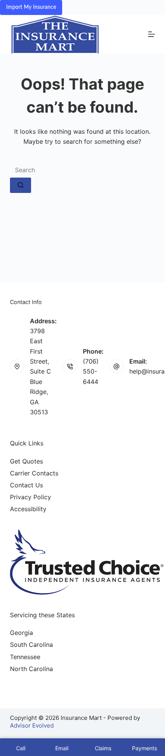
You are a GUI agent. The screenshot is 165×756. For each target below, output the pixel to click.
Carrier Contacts (34, 473)
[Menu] (151, 34)
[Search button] (20, 185)
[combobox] (82, 170)
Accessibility (28, 509)
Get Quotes (26, 461)
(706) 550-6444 (91, 371)
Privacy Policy (30, 497)
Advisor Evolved (32, 725)
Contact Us (26, 485)
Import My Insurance (31, 7)
